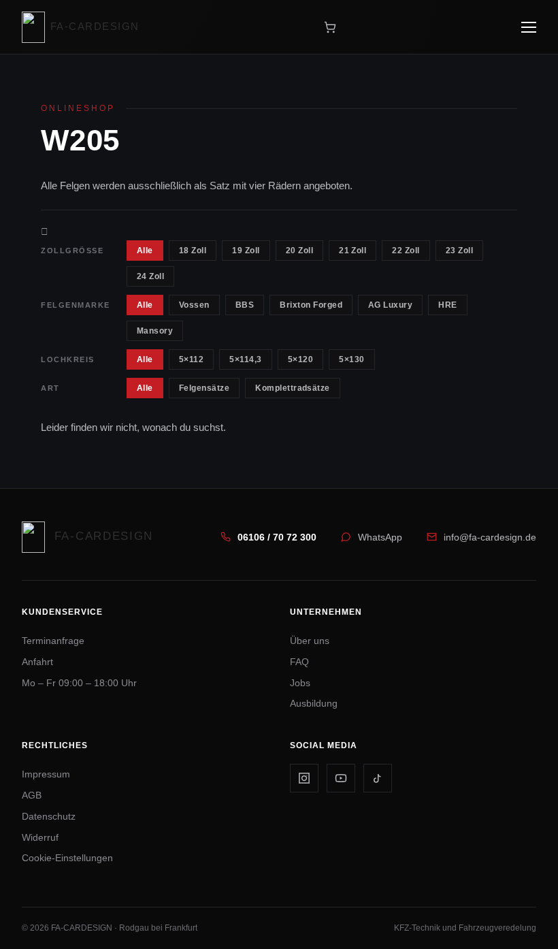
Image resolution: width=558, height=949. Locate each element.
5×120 (300, 359)
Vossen (194, 305)
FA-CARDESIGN (95, 26)
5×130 (351, 359)
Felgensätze (204, 388)
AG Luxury (390, 305)
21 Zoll (352, 250)
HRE (447, 305)
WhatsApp (380, 537)
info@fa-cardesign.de (490, 537)
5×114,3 (245, 359)
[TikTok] (377, 778)
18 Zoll (192, 250)
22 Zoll (405, 250)
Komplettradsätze (292, 388)
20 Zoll (299, 250)
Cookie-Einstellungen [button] (67, 857)
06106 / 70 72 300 (276, 537)
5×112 (191, 359)
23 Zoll (459, 250)
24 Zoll (150, 276)
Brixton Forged (311, 305)
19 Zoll (245, 250)
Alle (145, 250)
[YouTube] (341, 778)
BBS (244, 305)
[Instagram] (304, 778)
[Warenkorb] (330, 27)
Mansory (155, 331)
